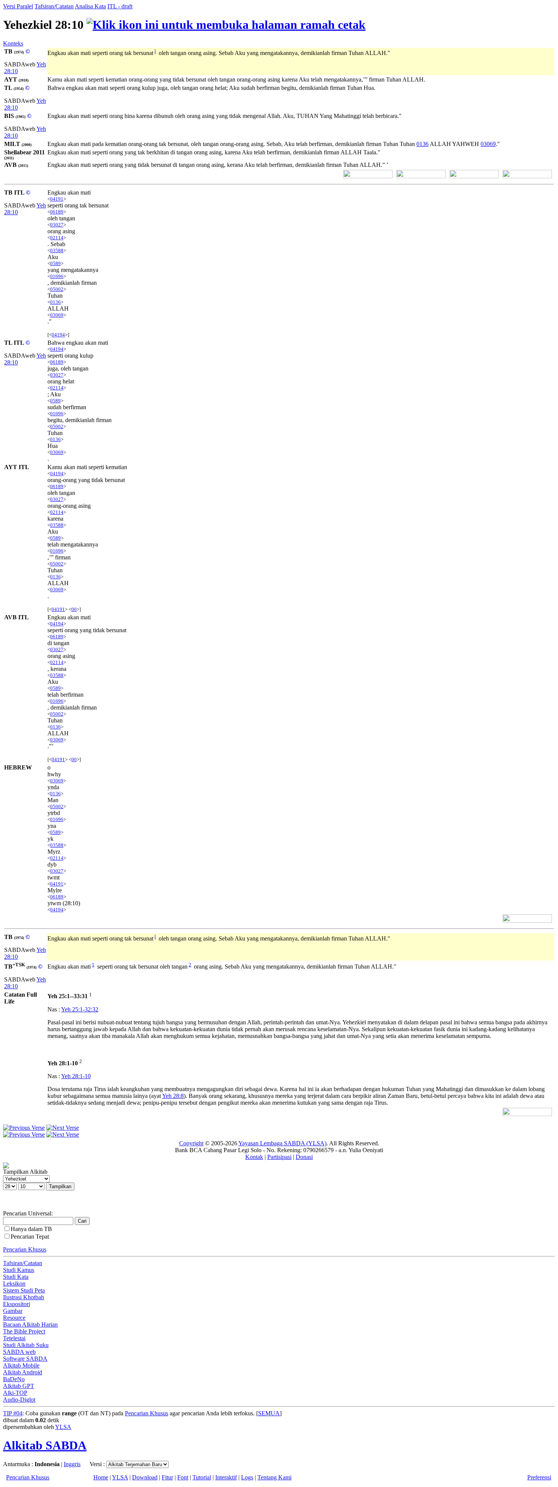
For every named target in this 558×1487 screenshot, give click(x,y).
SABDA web (19, 1352)
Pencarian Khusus (24, 1249)
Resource (14, 1317)
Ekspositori (16, 1304)
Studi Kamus (18, 1270)
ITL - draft (119, 6)
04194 (58, 335)
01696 (56, 276)
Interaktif (226, 1477)
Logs (247, 1477)
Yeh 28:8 (173, 1096)
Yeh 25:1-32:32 (79, 1009)
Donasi (304, 1157)
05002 (56, 289)
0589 (55, 263)
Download (145, 1477)
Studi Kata (15, 1276)
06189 (56, 212)
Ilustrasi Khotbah (23, 1297)
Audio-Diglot (19, 1399)
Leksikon (14, 1283)
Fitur (167, 1477)
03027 (56, 225)
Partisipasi (279, 1157)
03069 (488, 144)
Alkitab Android (22, 1372)
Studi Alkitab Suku (26, 1345)
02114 (56, 237)
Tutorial (201, 1477)
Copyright (191, 1143)
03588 (56, 250)
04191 (56, 199)
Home (100, 1477)
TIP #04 (12, 1413)
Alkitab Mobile (21, 1365)
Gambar (12, 1311)
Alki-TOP (15, 1393)
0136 (422, 144)
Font (182, 1477)
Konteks (13, 43)
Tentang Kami (274, 1477)
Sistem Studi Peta (24, 1290)
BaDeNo (14, 1379)
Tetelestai (14, 1338)
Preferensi (539, 1477)
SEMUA (269, 1413)
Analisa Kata (90, 6)
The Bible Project (24, 1331)
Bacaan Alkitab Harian (30, 1324)
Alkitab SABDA (45, 1445)
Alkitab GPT (18, 1386)
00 (74, 609)
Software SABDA (25, 1358)
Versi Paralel (18, 6)
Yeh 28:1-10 (76, 1076)
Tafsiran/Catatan (54, 6)
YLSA (63, 1427)
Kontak (254, 1157)
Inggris (72, 1464)
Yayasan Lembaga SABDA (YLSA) (282, 1143)
